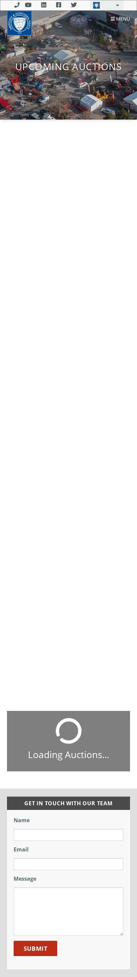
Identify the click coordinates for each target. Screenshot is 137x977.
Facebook (58, 5)
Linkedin (43, 5)
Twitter (74, 5)
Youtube (28, 5)
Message (25, 878)
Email (21, 849)
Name (22, 820)
